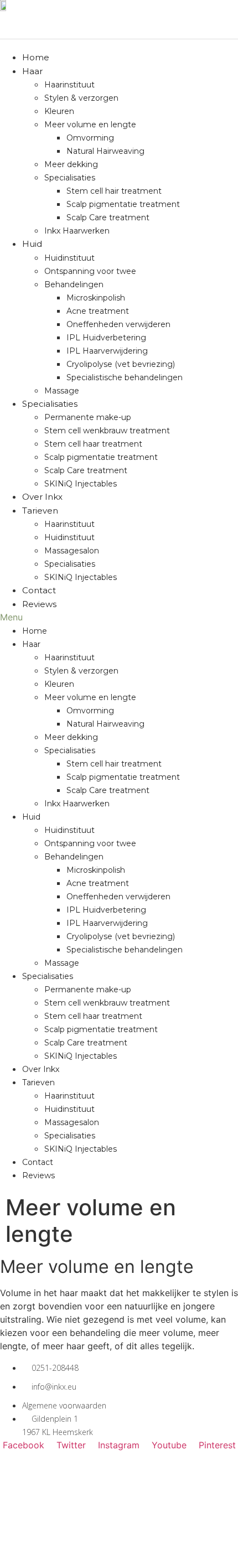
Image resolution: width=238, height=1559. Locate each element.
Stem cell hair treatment (114, 191)
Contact (39, 590)
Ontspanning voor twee (90, 271)
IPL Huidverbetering (106, 338)
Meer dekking (71, 164)
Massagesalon (71, 551)
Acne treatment (97, 311)
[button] (119, 617)
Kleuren (59, 111)
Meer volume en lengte (90, 125)
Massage (61, 391)
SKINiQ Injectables (80, 484)
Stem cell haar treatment (93, 444)
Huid (32, 244)
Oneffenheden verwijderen (118, 324)
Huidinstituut (69, 258)
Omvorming (90, 138)
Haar (32, 71)
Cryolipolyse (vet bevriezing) (120, 364)
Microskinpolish (95, 298)
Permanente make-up (87, 417)
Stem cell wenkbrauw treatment (107, 431)
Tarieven (40, 510)
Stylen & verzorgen (81, 98)
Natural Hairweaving (105, 151)
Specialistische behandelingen (124, 377)
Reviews (39, 604)
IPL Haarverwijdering (107, 351)
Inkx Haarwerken (77, 231)
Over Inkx (42, 496)
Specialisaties (69, 178)
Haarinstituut (69, 85)
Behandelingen (74, 284)
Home (35, 57)
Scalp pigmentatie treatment (123, 204)
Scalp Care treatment (107, 217)
